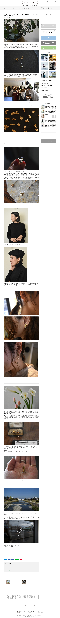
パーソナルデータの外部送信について (38, 615)
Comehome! (46, 105)
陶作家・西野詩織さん (30, 74)
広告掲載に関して (19, 615)
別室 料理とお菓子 (44, 87)
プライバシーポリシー (29, 615)
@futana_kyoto (11, 570)
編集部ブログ (44, 88)
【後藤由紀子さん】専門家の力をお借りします (49, 80)
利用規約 (23, 615)
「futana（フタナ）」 (13, 44)
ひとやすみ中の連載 (45, 90)
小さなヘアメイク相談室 (45, 83)
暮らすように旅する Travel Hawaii (47, 85)
